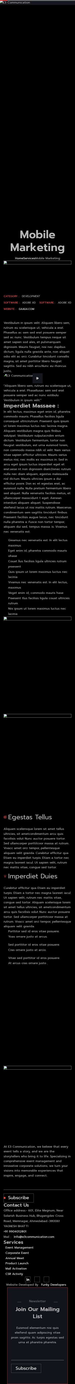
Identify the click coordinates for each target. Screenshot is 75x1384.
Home (19, 258)
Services (29, 258)
